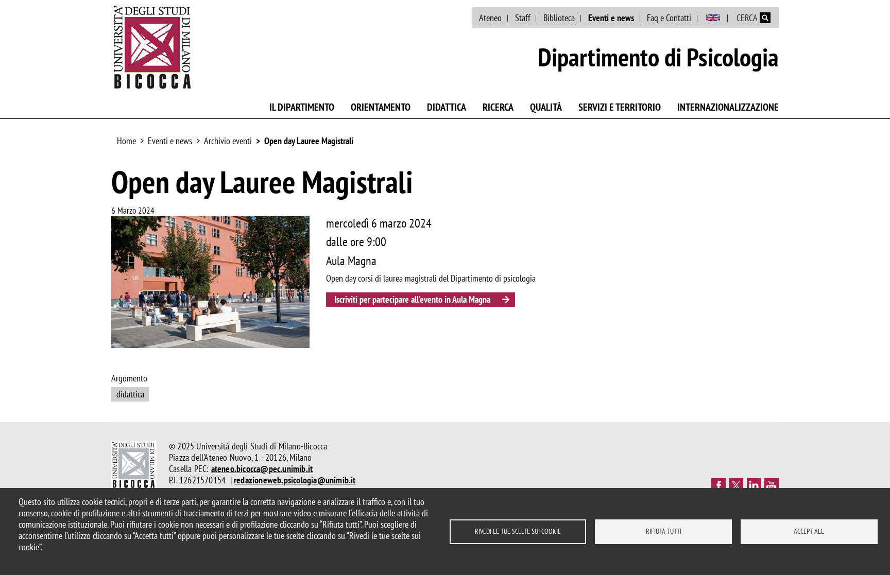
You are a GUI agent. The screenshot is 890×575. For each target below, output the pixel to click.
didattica (130, 394)
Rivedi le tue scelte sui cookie (518, 531)
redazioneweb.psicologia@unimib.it (295, 480)
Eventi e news (611, 18)
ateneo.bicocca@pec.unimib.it (262, 469)
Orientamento (380, 107)
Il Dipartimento (301, 107)
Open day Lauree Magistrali (308, 141)
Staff (522, 18)
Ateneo (490, 18)
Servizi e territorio (619, 107)
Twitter (736, 485)
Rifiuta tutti (663, 531)
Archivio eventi (228, 141)
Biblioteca (559, 18)
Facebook (718, 485)
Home (126, 141)
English (713, 18)
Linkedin (754, 485)
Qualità (546, 107)
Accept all (809, 531)
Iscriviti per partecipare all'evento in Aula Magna (412, 299)
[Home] (152, 47)
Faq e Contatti (669, 18)
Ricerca (498, 107)
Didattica (446, 107)
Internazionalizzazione (728, 107)
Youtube (771, 485)
